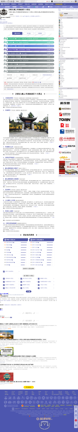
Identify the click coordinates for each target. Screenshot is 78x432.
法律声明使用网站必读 (49, 416)
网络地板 (6, 394)
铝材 (46, 392)
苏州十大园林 (35, 242)
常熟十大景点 (2, 19)
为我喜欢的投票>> (10, 89)
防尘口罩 (60, 391)
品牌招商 (43, 408)
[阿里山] (65, 157)
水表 (39, 392)
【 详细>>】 (18, 105)
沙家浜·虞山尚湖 (9, 242)
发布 (69, 1)
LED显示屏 (20, 391)
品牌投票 (34, 4)
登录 (63, 1)
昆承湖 (7, 264)
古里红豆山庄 (9, 254)
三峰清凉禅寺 (9, 98)
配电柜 (46, 394)
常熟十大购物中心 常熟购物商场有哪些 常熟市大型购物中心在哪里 (18, 356)
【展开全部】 (13, 105)
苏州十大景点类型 (3, 21)
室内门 (19, 394)
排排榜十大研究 (43, 405)
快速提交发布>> (8, 304)
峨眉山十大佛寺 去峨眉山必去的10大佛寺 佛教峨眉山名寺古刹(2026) (18, 324)
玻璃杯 (33, 394)
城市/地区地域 (68, 9)
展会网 (48, 408)
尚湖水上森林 (9, 211)
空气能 (68, 394)
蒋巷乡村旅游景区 (10, 262)
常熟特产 (20, 4)
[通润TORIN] (65, 119)
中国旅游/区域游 (6, 383)
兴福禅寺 (7, 110)
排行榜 (53, 405)
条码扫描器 (20, 392)
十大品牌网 (38, 408)
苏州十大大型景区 (36, 252)
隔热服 (26, 392)
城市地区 (57, 405)
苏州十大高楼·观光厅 (36, 262)
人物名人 (66, 408)
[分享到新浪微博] (3, 293)
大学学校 (61, 408)
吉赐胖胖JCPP (17, 408)
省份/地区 (72, 9)
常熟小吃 (27, 4)
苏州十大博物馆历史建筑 (37, 259)
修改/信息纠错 (32, 406)
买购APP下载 (47, 406)
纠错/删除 (32, 16)
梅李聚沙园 (8, 247)
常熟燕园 (8, 252)
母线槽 (26, 391)
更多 (28, 291)
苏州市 (22, 294)
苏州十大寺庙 (35, 247)
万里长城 (1, 383)
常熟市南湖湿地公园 (10, 257)
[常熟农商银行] (65, 108)
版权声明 (37, 16)
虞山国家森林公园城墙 (12, 179)
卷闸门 (33, 392)
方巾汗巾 (13, 391)
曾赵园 (7, 249)
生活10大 (63, 9)
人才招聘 (52, 406)
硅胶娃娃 (67, 392)
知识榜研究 (49, 405)
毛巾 (53, 391)
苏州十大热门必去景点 (37, 264)
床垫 (53, 392)
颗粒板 (6, 391)
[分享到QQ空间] (1, 293)
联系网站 (65, 414)
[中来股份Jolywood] (67, 138)
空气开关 (13, 394)
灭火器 (6, 392)
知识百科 (52, 408)
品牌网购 (40, 4)
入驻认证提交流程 (69, 405)
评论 (25, 16)
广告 (60, 175)
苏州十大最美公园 (36, 254)
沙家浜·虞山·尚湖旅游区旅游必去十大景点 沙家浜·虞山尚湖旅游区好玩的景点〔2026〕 (23, 339)
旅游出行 (56, 408)
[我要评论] (7, 293)
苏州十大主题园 (35, 257)
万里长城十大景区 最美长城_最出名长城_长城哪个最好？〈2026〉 (18, 381)
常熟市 (4, 294)
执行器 (66, 391)
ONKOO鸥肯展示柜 (25, 408)
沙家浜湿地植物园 (11, 223)
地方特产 (1, 370)
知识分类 (59, 1)
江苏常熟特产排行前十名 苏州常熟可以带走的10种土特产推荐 (16, 364)
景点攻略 (14, 294)
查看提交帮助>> (14, 304)
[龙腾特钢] (65, 114)
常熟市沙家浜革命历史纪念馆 (49, 74)
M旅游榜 (17, 16)
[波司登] (65, 103)
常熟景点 (13, 4)
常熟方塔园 (8, 244)
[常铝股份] (67, 131)
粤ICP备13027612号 (39, 416)
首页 (60, 9)
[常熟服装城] (65, 152)
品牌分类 (56, 1)
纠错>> (5, 300)
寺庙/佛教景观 (5, 328)
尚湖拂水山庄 (9, 147)
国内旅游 (18, 294)
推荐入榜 (74, 405)
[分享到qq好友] (4, 293)
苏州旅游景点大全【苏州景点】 (6, 23)
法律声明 (42, 406)
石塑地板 (60, 392)
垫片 (32, 391)
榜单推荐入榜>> (37, 82)
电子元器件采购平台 (55, 394)
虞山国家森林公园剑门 (12, 168)
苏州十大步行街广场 (36, 249)
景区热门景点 (9, 294)
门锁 (39, 394)
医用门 (61, 394)
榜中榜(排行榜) (32, 408)
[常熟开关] (65, 125)
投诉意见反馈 (26, 406)
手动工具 (73, 392)
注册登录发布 (62, 405)
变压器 (13, 392)
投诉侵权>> (9, 300)
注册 (66, 1)
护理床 (39, 391)
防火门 (46, 391)
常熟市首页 (6, 4)
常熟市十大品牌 (49, 4)
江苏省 (76, 9)
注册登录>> (19, 304)
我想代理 (59, 4)
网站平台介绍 (57, 406)
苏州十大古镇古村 (36, 244)
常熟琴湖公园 (9, 259)
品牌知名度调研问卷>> (23, 1)
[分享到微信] (0, 293)
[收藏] (5, 293)
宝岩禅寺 (7, 189)
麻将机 (26, 394)
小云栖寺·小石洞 (10, 200)
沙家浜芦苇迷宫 (10, 157)
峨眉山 (1, 328)
